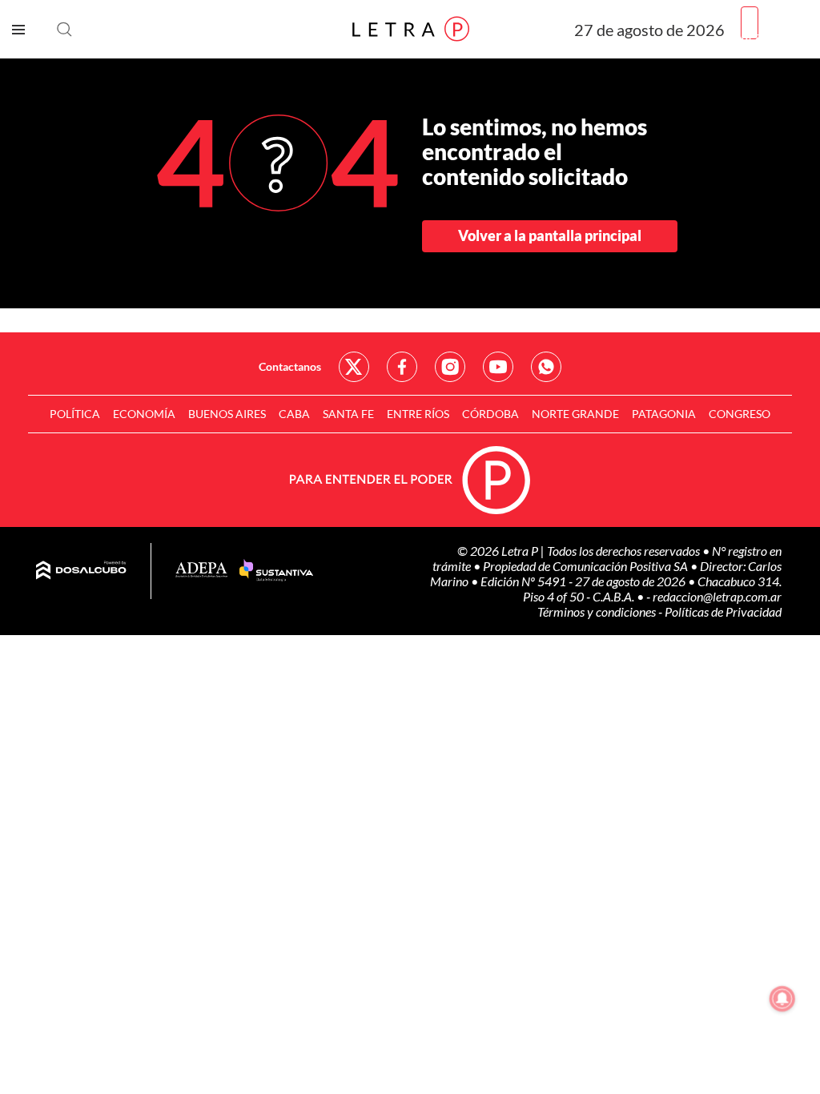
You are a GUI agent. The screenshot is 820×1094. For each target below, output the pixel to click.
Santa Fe (348, 413)
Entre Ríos (418, 413)
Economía (144, 413)
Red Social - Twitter (354, 366)
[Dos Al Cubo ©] (81, 571)
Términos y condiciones (597, 611)
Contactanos (290, 366)
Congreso (739, 413)
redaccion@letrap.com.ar (717, 596)
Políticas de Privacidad (723, 611)
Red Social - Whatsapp (546, 366)
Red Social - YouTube (498, 366)
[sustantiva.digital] (276, 571)
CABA (294, 413)
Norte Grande (575, 413)
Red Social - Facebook (402, 366)
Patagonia (664, 413)
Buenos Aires (227, 413)
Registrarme (774, 35)
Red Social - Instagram (450, 366)
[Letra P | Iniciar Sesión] (749, 22)
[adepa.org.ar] (201, 570)
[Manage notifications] (782, 999)
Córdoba (490, 413)
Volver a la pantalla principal (549, 235)
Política (75, 413)
